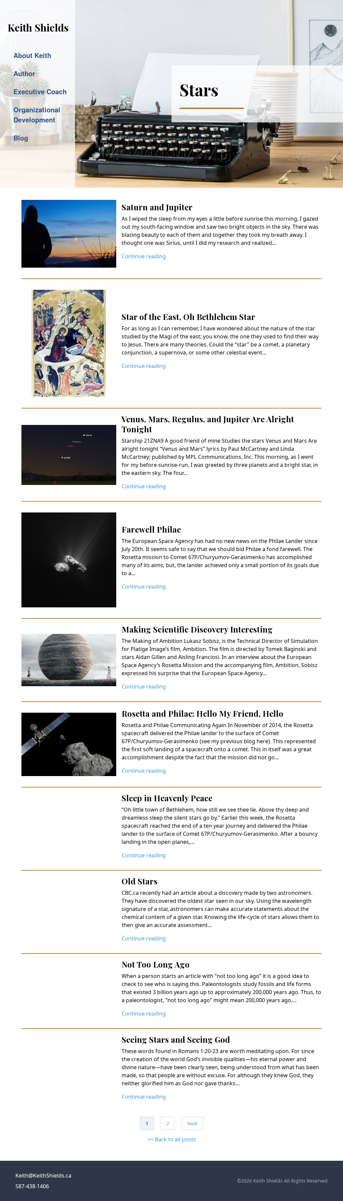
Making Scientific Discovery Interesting (197, 629)
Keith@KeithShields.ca (43, 1175)
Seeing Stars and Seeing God (176, 1039)
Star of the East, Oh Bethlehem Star (188, 316)
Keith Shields (38, 27)
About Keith (32, 55)
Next (192, 1123)
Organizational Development (36, 114)
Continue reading (144, 256)
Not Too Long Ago (156, 964)
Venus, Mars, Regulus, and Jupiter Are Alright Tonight (208, 424)
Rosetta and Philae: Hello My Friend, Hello (202, 713)
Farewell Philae (151, 529)
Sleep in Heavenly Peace (167, 798)
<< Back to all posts (171, 1139)
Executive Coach (40, 91)
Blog (20, 138)
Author (24, 73)
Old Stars (139, 881)
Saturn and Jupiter (157, 207)
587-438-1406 (32, 1186)
